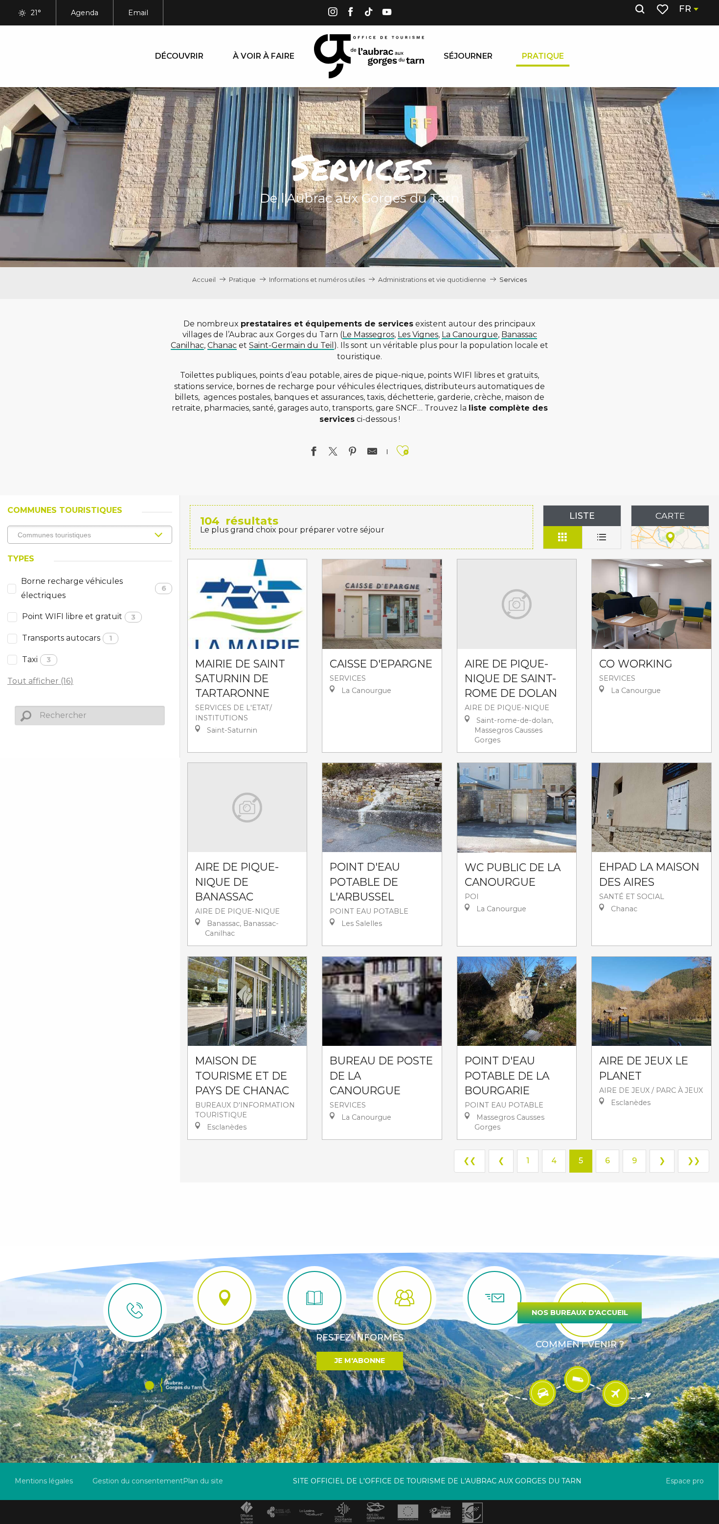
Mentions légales (44, 1481)
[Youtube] (387, 13)
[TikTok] (368, 13)
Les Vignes (418, 334)
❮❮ (469, 1160)
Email (138, 12)
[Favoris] (663, 9)
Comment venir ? (580, 1344)
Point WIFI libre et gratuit (78, 616)
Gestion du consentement (137, 1481)
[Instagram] (332, 13)
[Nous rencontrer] (224, 1298)
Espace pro (685, 1481)
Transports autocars (67, 638)
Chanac (222, 345)
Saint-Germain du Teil (291, 345)
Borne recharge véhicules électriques (93, 588)
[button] (639, 9)
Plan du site (203, 1481)
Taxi (36, 659)
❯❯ (693, 1160)
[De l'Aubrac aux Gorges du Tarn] (369, 56)
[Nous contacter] (135, 1310)
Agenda (84, 12)
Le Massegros (368, 334)
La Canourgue (470, 334)
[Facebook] (350, 13)
